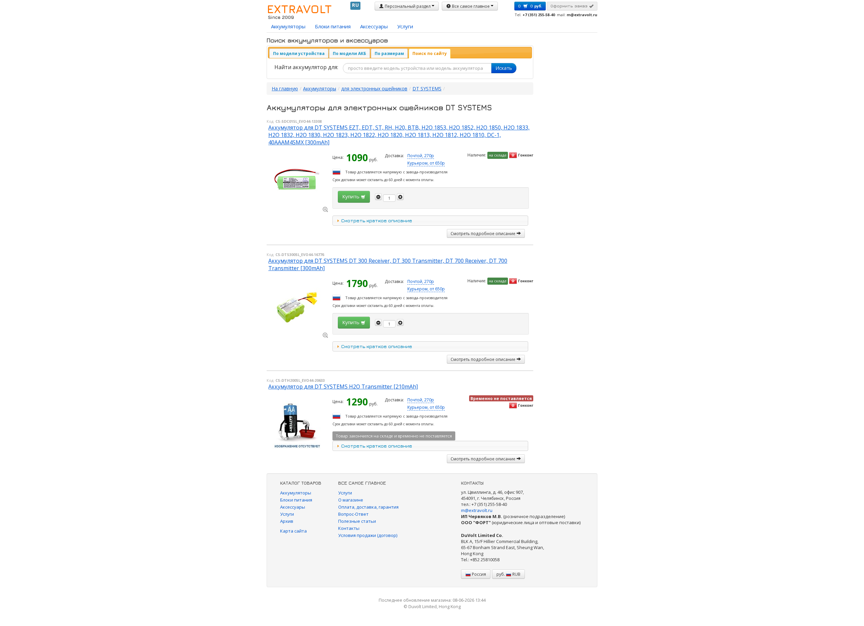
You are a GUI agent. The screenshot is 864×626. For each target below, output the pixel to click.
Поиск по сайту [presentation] (429, 53)
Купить (351, 196)
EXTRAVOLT (299, 9)
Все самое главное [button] (471, 6)
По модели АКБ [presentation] (349, 53)
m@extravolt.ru (476, 510)
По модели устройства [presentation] (299, 53)
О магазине (350, 500)
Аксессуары (374, 26)
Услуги (405, 26)
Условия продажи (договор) (367, 535)
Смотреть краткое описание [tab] (376, 220)
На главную (285, 88)
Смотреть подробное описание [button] (483, 233)
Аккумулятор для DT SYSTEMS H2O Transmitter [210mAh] (343, 386)
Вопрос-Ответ (353, 514)
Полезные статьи (357, 521)
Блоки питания (333, 26)
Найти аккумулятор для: (306, 67)
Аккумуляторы (288, 26)
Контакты (348, 528)
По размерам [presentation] (389, 53)
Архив (286, 521)
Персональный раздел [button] (408, 6)
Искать (503, 68)
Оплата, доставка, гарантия (368, 507)
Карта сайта (293, 531)
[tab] (298, 53)
